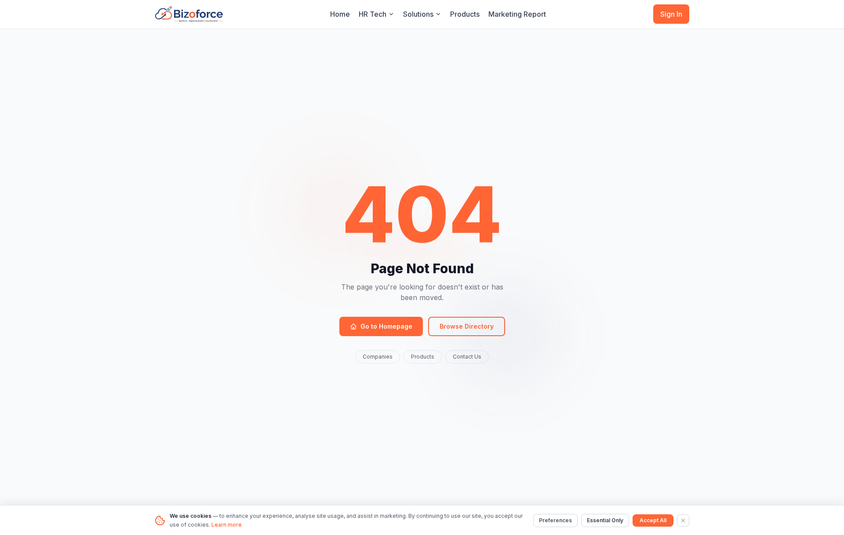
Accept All (653, 520)
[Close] (683, 520)
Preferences (555, 520)
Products (465, 14)
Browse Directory (467, 326)
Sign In (671, 14)
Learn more (226, 524)
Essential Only (605, 520)
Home (340, 14)
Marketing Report (517, 14)
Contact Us (467, 356)
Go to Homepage (386, 326)
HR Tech (372, 14)
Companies (378, 356)
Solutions (418, 14)
